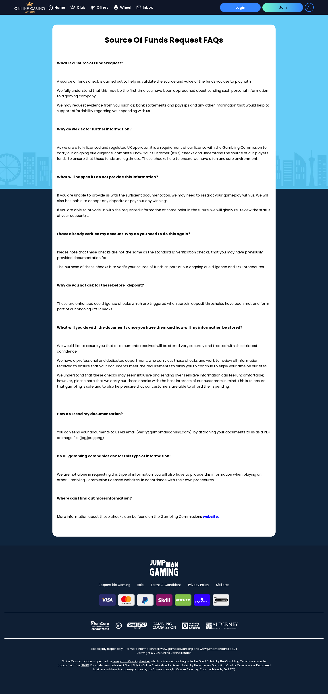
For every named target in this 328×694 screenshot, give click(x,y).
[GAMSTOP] (137, 626)
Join (283, 7)
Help (140, 585)
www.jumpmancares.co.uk (218, 649)
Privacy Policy (198, 585)
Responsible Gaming (114, 585)
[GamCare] (100, 625)
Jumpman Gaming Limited (131, 661)
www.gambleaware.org (176, 649)
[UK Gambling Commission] (164, 626)
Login (240, 7)
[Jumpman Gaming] (164, 574)
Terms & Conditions (165, 585)
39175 (85, 665)
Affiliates (222, 585)
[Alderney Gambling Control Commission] (222, 626)
